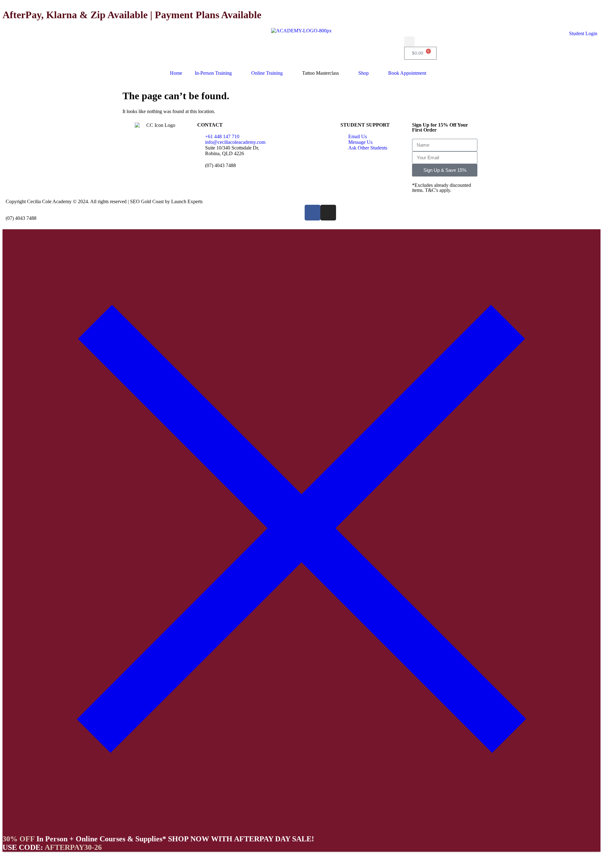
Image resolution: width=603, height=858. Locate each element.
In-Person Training (213, 73)
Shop (363, 73)
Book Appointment (407, 73)
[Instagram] (328, 212)
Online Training (267, 73)
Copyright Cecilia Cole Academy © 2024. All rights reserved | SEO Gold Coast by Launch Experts (104, 201)
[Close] (301, 825)
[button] (409, 41)
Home (176, 73)
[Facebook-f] (312, 212)
